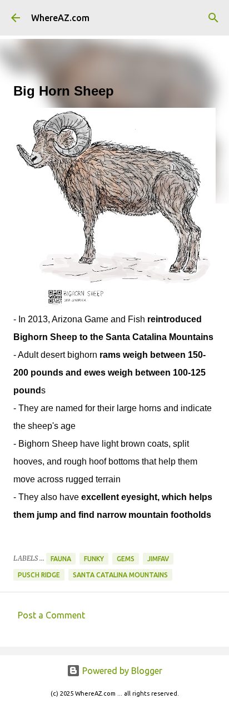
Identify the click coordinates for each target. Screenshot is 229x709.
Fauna (61, 558)
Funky (94, 558)
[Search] (213, 17)
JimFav (158, 558)
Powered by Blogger (121, 671)
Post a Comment (51, 615)
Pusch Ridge (39, 574)
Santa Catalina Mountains (120, 574)
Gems (126, 558)
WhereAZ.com (60, 18)
